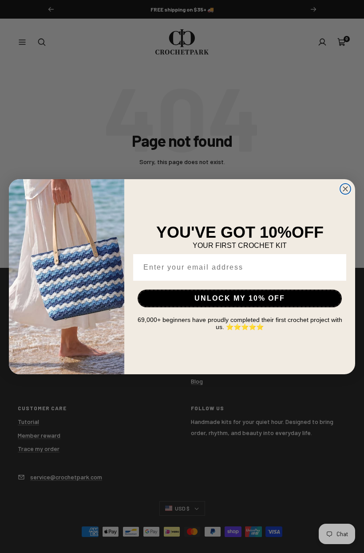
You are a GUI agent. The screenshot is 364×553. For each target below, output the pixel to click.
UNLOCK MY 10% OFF (239, 298)
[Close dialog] (345, 189)
